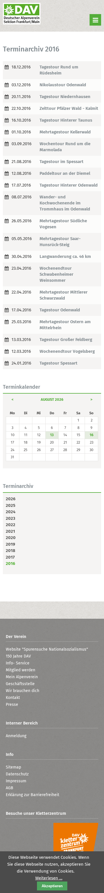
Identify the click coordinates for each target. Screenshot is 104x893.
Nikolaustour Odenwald (63, 84)
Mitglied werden (20, 670)
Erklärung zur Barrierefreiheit (32, 794)
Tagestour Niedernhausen (65, 96)
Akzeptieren (52, 886)
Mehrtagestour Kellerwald (65, 132)
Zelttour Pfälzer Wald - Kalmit (69, 108)
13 (52, 435)
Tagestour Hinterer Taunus (66, 120)
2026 (10, 498)
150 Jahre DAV (18, 656)
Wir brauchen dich (22, 690)
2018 (10, 550)
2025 (10, 505)
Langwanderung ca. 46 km (65, 256)
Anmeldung (16, 735)
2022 (10, 524)
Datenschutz (17, 774)
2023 (10, 518)
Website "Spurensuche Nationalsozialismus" (47, 649)
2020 (11, 537)
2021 (10, 531)
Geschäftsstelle (20, 683)
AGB (9, 787)
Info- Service (17, 663)
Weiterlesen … (48, 878)
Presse (12, 704)
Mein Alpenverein (22, 676)
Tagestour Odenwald (60, 310)
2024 (10, 511)
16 (91, 435)
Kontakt (13, 697)
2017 (10, 557)
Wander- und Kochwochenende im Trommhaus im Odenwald (65, 203)
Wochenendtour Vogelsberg (67, 351)
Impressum (16, 781)
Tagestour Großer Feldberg (66, 339)
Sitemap (13, 767)
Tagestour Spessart (58, 363)
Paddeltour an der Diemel (65, 173)
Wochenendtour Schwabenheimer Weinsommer (56, 274)
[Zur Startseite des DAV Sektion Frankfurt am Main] (21, 14)
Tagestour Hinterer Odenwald (69, 185)
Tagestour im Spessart (61, 161)
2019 (10, 544)
